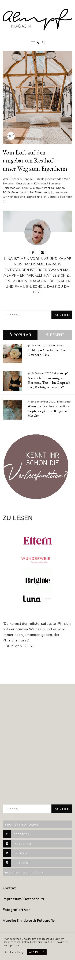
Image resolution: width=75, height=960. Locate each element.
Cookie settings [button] (14, 952)
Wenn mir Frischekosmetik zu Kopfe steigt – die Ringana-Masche (49, 411)
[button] (38, 42)
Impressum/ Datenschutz (24, 899)
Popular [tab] (22, 334)
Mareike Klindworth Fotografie (29, 920)
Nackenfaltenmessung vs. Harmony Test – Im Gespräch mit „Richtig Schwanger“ (49, 382)
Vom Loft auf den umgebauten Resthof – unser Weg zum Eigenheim (35, 160)
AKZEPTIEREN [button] (36, 952)
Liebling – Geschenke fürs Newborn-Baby (46, 352)
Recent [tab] (56, 334)
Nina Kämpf (56, 345)
